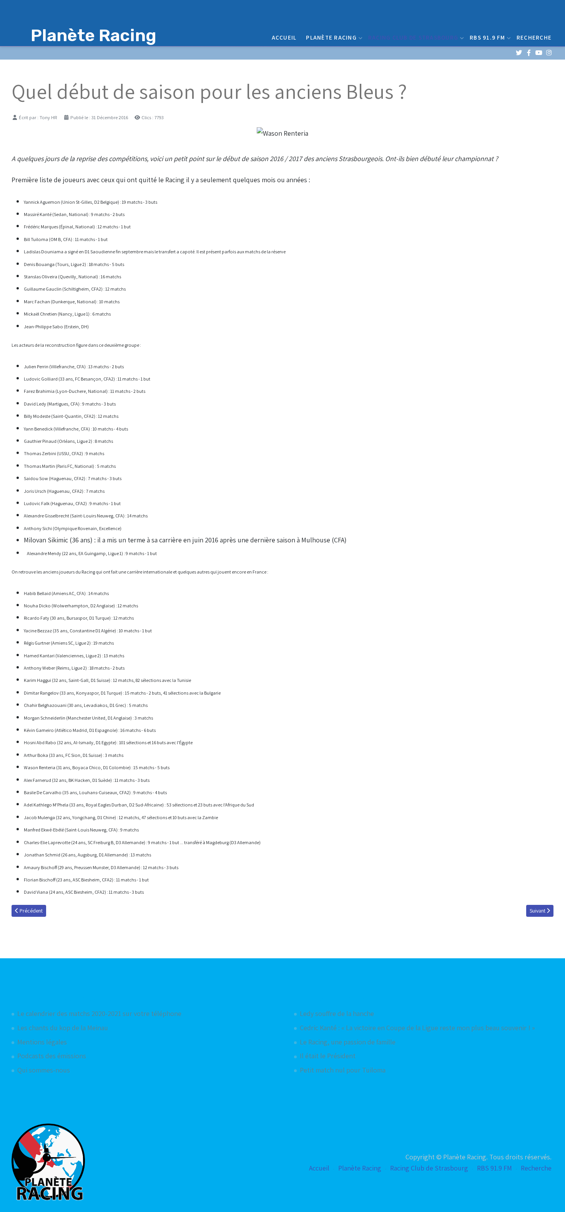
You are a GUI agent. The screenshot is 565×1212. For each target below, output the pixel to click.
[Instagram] (548, 53)
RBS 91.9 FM (487, 37)
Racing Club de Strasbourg (413, 37)
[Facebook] (528, 53)
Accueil (284, 37)
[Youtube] (538, 53)
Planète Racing (331, 37)
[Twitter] (518, 53)
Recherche (534, 37)
